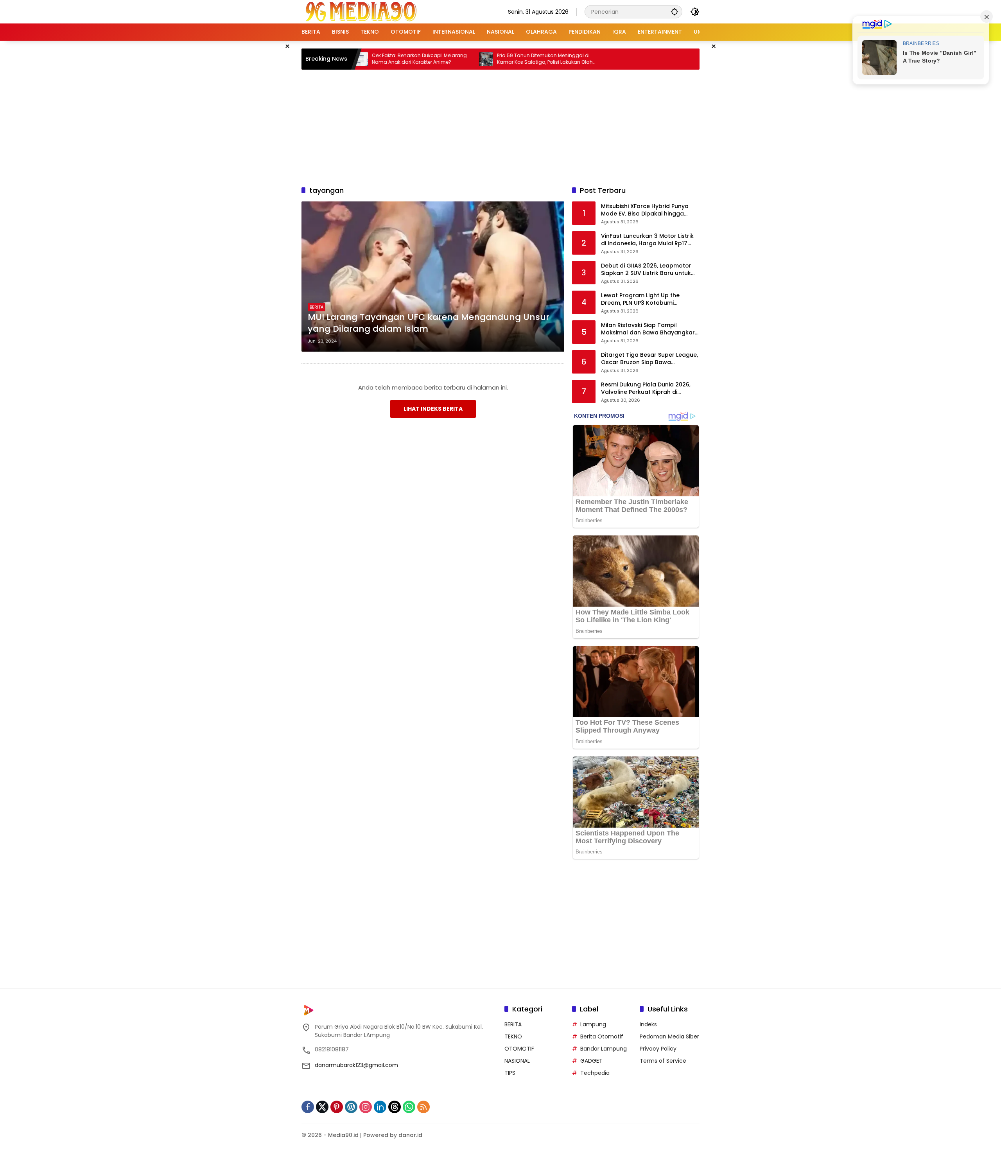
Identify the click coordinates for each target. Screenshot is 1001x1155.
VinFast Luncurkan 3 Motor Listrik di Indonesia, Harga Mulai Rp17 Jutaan (647, 240)
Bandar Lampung (603, 1049)
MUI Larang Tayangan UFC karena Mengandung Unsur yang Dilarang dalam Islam (428, 323)
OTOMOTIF (519, 1049)
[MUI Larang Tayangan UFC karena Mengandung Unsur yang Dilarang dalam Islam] (432, 276)
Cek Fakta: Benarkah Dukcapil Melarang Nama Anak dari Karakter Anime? (378, 58)
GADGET (591, 1061)
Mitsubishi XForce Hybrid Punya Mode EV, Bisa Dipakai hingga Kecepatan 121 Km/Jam (645, 210)
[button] (674, 11)
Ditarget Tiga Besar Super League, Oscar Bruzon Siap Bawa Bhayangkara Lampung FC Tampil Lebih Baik (649, 358)
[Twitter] (322, 1107)
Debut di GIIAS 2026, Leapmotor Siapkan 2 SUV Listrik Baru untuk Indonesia (646, 269)
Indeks (648, 1024)
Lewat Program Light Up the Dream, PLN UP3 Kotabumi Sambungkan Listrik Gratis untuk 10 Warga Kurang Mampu (647, 299)
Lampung (593, 1024)
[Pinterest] (336, 1107)
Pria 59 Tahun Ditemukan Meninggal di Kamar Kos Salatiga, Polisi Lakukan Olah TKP (504, 59)
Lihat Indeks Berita (433, 409)
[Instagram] (365, 1107)
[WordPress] (351, 1107)
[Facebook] (307, 1107)
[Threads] (394, 1107)
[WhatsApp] (409, 1107)
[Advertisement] (500, 126)
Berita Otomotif (601, 1036)
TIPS (509, 1073)
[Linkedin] (380, 1107)
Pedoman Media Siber (669, 1036)
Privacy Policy (658, 1049)
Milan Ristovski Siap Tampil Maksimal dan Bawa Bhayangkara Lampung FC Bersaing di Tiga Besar (650, 329)
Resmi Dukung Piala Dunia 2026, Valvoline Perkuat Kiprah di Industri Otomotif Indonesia (646, 388)
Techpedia (595, 1073)
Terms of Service (663, 1061)
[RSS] (423, 1107)
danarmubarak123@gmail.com (356, 1065)
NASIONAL (517, 1061)
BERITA (316, 307)
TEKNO (513, 1036)
